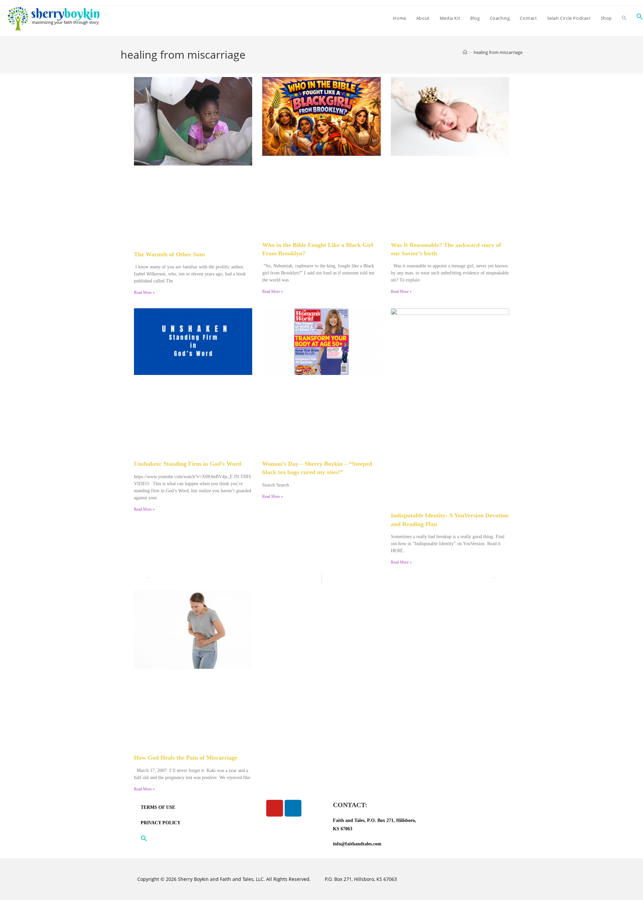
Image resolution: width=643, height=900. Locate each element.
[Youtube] (274, 808)
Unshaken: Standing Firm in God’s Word (187, 463)
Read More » (144, 292)
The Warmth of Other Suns (169, 254)
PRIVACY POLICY (161, 822)
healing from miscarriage (498, 52)
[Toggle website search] (624, 18)
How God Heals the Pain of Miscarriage (185, 757)
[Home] (465, 52)
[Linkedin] (293, 808)
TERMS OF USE (158, 807)
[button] (184, 838)
